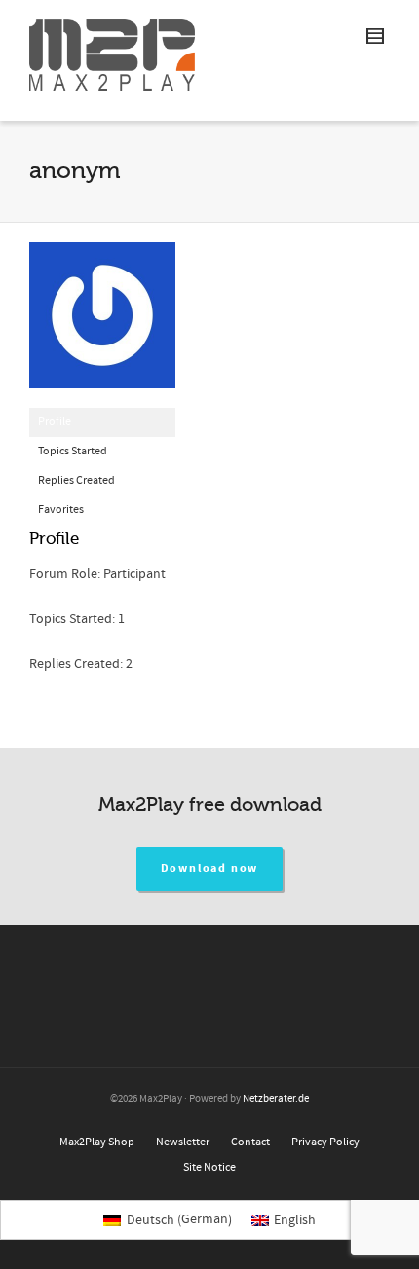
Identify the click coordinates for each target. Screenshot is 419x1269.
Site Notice (209, 1167)
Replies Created (76, 480)
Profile (54, 422)
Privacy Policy (325, 1142)
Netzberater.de (276, 1099)
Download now (210, 868)
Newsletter (183, 1142)
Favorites (61, 509)
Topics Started (72, 451)
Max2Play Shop (96, 1142)
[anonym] (102, 324)
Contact (250, 1142)
